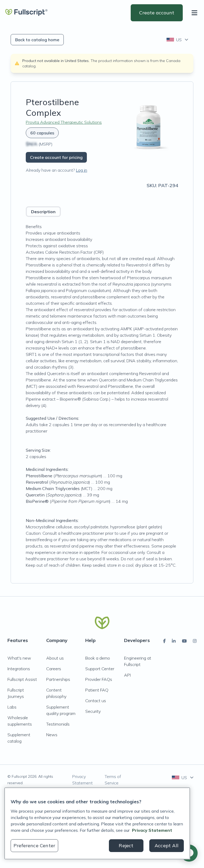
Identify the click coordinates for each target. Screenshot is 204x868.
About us (55, 658)
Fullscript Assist (22, 679)
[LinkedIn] (174, 641)
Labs (11, 707)
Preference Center (34, 845)
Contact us (95, 700)
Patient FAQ (96, 690)
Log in (81, 170)
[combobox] (177, 39)
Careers (53, 668)
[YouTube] (184, 641)
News (51, 734)
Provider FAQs (98, 679)
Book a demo (97, 658)
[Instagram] (195, 641)
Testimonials (58, 724)
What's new (19, 658)
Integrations (18, 668)
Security (93, 711)
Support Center (99, 668)
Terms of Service (113, 779)
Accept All (166, 845)
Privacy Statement (82, 779)
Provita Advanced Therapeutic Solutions (64, 122)
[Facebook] (164, 641)
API (127, 675)
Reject (126, 845)
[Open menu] (195, 13)
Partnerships (58, 679)
